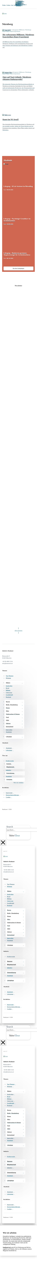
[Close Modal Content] (3, 843)
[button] (29, 5)
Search (9, 826)
